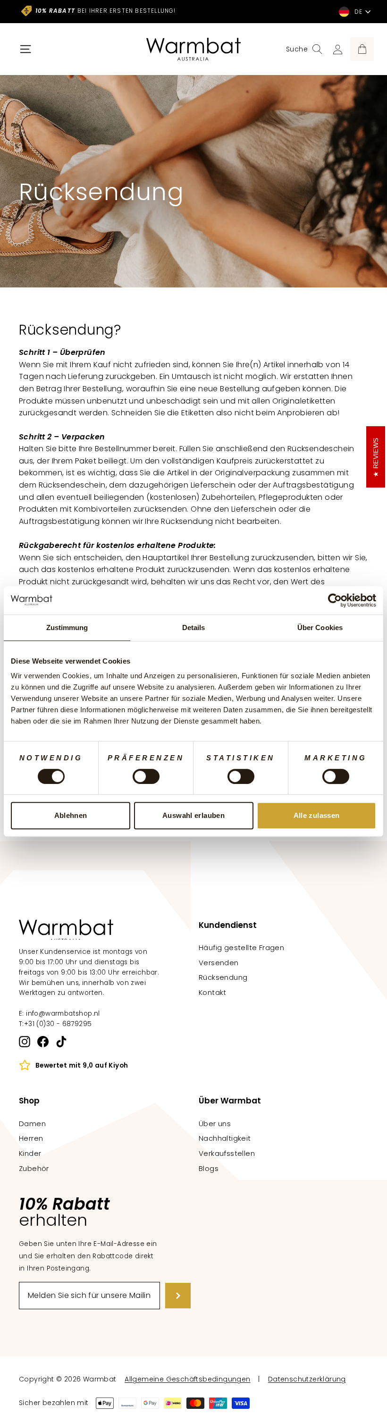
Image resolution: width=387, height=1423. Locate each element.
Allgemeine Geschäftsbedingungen (187, 1379)
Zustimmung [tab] (67, 627)
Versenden (219, 963)
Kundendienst (228, 925)
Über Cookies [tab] (320, 627)
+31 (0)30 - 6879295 (58, 1023)
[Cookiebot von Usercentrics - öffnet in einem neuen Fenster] (335, 600)
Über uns (215, 1123)
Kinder (30, 1153)
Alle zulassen (317, 815)
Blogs (209, 1168)
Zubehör (34, 1168)
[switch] (146, 776)
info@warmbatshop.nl (63, 1013)
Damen (32, 1123)
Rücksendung (223, 977)
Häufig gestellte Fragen (241, 947)
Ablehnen (70, 815)
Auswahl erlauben (193, 815)
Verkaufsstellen (227, 1153)
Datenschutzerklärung (307, 1379)
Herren (31, 1138)
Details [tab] (193, 627)
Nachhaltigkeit (225, 1138)
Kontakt (213, 992)
